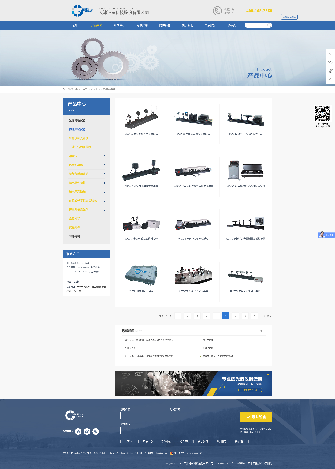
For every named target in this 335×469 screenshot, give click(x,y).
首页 (161, 316)
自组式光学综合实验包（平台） (193, 291)
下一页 (262, 316)
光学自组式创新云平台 (141, 291)
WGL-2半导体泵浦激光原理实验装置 (193, 186)
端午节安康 (208, 340)
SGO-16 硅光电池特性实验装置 (141, 186)
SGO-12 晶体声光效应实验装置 (245, 134)
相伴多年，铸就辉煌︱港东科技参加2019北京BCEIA (149, 356)
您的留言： (176, 409)
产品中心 (95, 89)
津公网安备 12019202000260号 (188, 453)
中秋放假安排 (131, 348)
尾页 (269, 316)
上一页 (168, 316)
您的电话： (126, 424)
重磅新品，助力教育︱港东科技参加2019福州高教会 (149, 340)
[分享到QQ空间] (78, 431)
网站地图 (240, 463)
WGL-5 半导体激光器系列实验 (141, 238)
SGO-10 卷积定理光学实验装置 (141, 134)
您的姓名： (126, 409)
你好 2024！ (208, 348)
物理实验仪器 (109, 89)
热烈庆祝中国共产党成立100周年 (218, 356)
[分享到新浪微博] (87, 431)
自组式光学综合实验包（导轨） (246, 291)
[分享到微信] (95, 431)
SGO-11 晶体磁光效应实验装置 (193, 134)
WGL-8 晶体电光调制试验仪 (193, 238)
